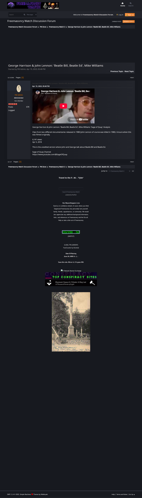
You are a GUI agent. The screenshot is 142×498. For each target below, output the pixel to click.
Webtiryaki (44, 494)
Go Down (11, 77)
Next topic (129, 71)
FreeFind (74, 194)
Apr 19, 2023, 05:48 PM (41, 86)
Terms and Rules (121, 494)
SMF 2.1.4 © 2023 (13, 494)
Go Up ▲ (132, 494)
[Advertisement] (71, 45)
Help (113, 494)
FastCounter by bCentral (71, 248)
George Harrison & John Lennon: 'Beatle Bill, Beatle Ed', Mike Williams (60, 83)
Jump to (104, 171)
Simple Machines (25, 494)
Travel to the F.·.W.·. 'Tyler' (71, 178)
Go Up (10, 162)
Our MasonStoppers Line (71, 203)
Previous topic (116, 71)
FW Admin (19, 95)
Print (132, 77)
